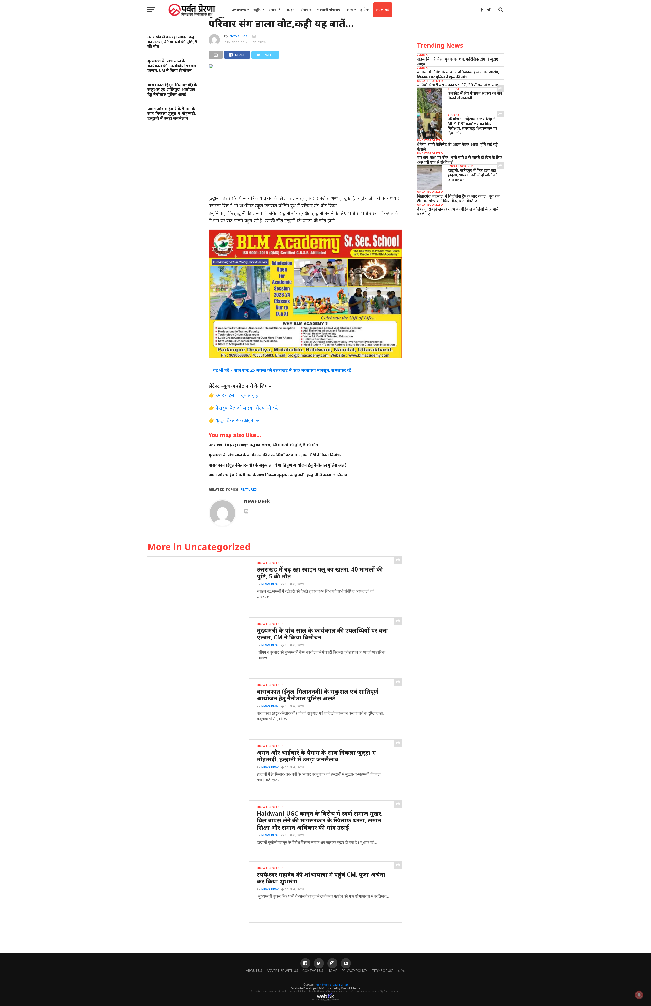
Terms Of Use (382, 971)
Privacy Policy (354, 971)
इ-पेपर (365, 9)
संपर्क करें (382, 9)
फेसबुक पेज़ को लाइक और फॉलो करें (247, 407)
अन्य (349, 9)
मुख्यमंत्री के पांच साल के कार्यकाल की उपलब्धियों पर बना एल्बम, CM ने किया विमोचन (172, 65)
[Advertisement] (460, 259)
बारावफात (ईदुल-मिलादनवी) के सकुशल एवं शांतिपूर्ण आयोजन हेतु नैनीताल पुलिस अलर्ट (172, 89)
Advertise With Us (282, 971)
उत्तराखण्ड (239, 9)
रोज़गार (306, 9)
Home (332, 971)
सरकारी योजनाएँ (328, 9)
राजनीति (275, 9)
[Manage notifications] (639, 995)
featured (249, 489)
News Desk (239, 36)
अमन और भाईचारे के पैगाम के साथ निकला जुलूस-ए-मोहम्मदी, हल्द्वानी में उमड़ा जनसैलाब (171, 113)
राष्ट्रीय (257, 9)
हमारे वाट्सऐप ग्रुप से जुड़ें (237, 395)
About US (254, 971)
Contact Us (312, 971)
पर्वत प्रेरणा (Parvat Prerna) (331, 984)
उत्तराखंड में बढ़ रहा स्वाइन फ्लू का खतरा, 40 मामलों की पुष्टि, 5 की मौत (172, 42)
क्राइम (291, 9)
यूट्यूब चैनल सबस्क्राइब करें (238, 420)
